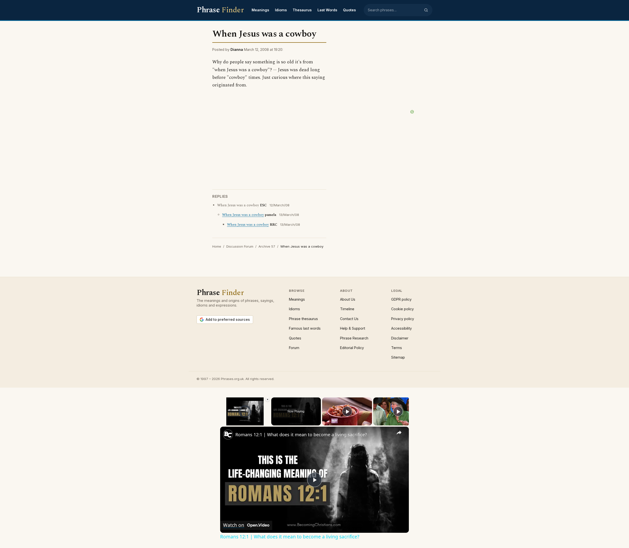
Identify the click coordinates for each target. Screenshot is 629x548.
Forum (294, 348)
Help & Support (352, 328)
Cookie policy (402, 309)
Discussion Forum (239, 246)
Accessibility (401, 328)
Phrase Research (354, 338)
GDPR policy (401, 299)
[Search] (426, 10)
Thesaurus (302, 10)
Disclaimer (399, 338)
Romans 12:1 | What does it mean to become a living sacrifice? (301, 434)
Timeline (347, 309)
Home (216, 246)
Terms (396, 348)
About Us (347, 299)
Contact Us (349, 319)
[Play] (223, 422)
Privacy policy (402, 319)
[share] (399, 432)
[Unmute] (229, 422)
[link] (228, 434)
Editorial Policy (352, 348)
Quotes (349, 10)
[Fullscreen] (267, 422)
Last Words (327, 10)
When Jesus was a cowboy (243, 215)
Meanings (260, 10)
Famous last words (305, 328)
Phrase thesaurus (303, 319)
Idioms (281, 10)
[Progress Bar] (245, 419)
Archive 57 (266, 246)
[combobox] (394, 10)
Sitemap (398, 357)
